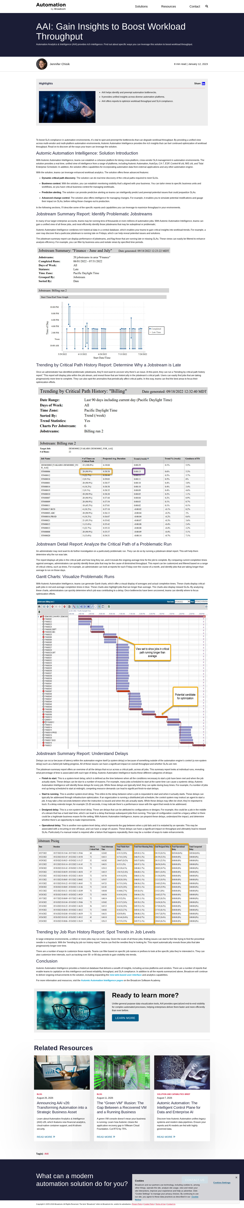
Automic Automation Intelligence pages (102, 980)
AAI (46, 1154)
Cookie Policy (149, 1204)
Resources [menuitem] (168, 6)
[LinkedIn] (199, 83)
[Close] (236, 1177)
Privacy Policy (137, 1204)
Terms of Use (161, 1204)
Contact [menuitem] (194, 6)
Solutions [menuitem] (141, 6)
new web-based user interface (126, 975)
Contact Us (171, 1204)
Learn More (125, 1018)
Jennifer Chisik (60, 64)
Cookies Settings (221, 1182)
